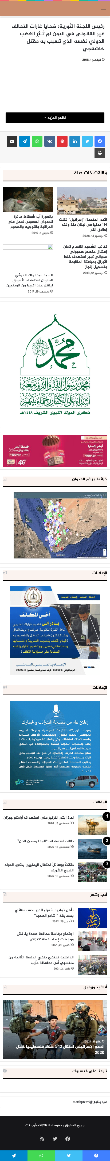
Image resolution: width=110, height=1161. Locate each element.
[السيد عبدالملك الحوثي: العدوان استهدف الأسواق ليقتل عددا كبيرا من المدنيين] (28, 257)
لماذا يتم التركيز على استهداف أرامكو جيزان (38, 818)
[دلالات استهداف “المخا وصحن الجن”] (92, 849)
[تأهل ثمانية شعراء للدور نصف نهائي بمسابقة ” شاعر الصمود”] (92, 918)
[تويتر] (87, 141)
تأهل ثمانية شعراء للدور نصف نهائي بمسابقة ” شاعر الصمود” (44, 913)
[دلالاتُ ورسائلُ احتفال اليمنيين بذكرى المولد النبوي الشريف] (92, 872)
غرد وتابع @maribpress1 (90, 1102)
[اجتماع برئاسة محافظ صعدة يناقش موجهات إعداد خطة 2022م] (92, 941)
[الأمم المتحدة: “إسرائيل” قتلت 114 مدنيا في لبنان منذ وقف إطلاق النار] (82, 201)
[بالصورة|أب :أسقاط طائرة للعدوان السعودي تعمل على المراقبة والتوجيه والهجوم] (28, 199)
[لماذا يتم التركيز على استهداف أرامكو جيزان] (92, 825)
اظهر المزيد (56, 118)
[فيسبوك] (100, 141)
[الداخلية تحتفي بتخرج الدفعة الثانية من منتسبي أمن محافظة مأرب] (92, 965)
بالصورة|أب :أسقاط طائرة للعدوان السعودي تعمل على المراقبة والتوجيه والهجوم (30, 222)
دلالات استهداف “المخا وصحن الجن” (45, 841)
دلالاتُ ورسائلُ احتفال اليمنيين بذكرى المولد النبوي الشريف (39, 868)
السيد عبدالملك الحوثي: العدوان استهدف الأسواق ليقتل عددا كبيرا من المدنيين (29, 280)
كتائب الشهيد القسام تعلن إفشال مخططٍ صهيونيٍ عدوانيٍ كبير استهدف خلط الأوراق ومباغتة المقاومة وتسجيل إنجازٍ (85, 257)
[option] (55, 1029)
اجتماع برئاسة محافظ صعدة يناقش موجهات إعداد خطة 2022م (45, 936)
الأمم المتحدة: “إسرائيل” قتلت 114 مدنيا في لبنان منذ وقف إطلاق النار (83, 225)
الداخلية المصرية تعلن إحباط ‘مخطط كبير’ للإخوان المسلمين (59, 1049)
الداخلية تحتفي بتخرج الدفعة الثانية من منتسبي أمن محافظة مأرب (41, 960)
